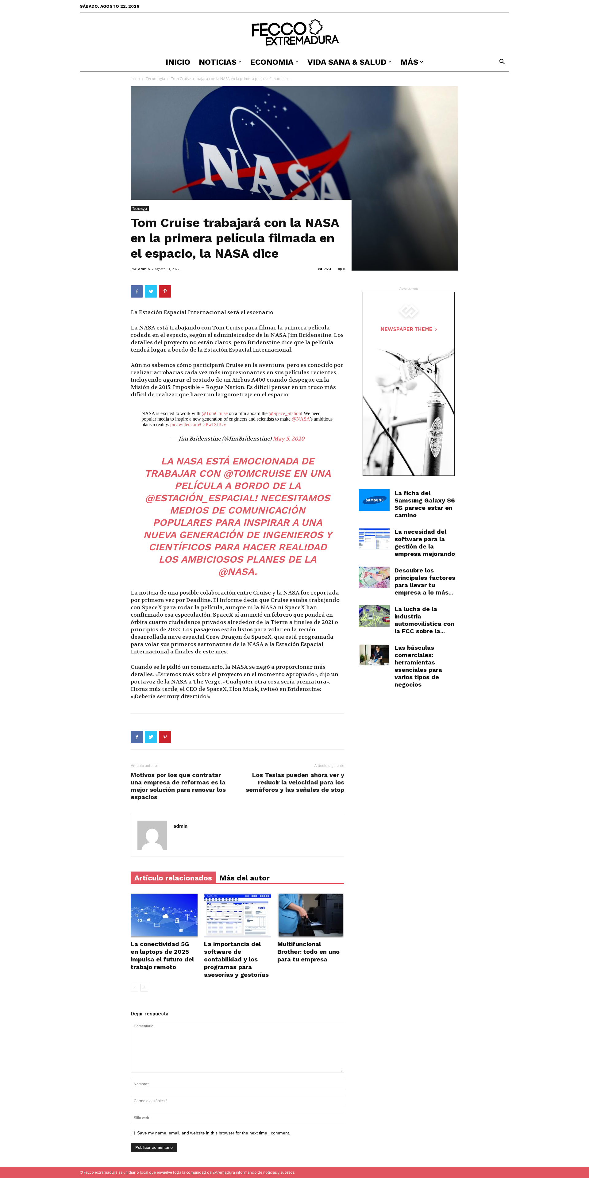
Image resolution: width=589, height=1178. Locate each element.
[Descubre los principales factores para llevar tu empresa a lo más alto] (374, 577)
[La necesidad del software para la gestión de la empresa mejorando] (374, 538)
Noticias (218, 62)
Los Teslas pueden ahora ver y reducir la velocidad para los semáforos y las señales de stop (295, 782)
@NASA (301, 419)
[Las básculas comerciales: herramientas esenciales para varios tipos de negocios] (374, 654)
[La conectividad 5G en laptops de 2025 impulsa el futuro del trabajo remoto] (164, 915)
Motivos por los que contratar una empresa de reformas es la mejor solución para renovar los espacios (178, 786)
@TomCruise (215, 413)
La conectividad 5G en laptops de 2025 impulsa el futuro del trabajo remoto (162, 955)
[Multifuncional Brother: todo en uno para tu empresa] (310, 915)
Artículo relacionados (173, 878)
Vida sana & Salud (347, 62)
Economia (272, 62)
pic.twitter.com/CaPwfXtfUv (198, 424)
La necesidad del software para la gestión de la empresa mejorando (425, 542)
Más (409, 62)
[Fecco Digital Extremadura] (294, 33)
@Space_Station (285, 413)
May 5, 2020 (288, 438)
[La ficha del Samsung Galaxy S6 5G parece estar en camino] (374, 500)
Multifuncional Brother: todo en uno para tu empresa (308, 951)
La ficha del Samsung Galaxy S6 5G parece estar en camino (425, 504)
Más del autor (244, 878)
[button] (502, 62)
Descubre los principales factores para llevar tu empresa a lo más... (425, 581)
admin (144, 269)
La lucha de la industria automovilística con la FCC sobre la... (424, 620)
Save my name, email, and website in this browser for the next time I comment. (213, 1132)
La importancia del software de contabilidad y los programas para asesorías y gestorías (236, 959)
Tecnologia (155, 78)
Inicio (178, 62)
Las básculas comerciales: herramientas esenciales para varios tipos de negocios (418, 666)
